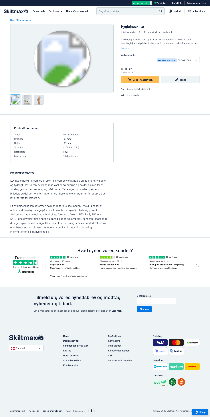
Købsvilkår (34, 410)
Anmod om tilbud (72, 360)
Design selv (39, 11)
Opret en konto (71, 355)
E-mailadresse (144, 296)
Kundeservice (70, 365)
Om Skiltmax (114, 345)
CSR (110, 355)
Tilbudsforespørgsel (77, 11)
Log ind (67, 350)
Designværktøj (71, 340)
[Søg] (160, 11)
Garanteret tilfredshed (120, 360)
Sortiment (54, 11)
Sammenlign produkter (75, 345)
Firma (203, 3)
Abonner (144, 309)
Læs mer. (117, 310)
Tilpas (183, 79)
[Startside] (33, 337)
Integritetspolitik (17, 410)
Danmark (21, 348)
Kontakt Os (114, 340)
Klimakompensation (119, 350)
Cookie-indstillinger (52, 410)
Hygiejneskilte (24, 20)
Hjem (12, 20)
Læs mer (125, 47)
